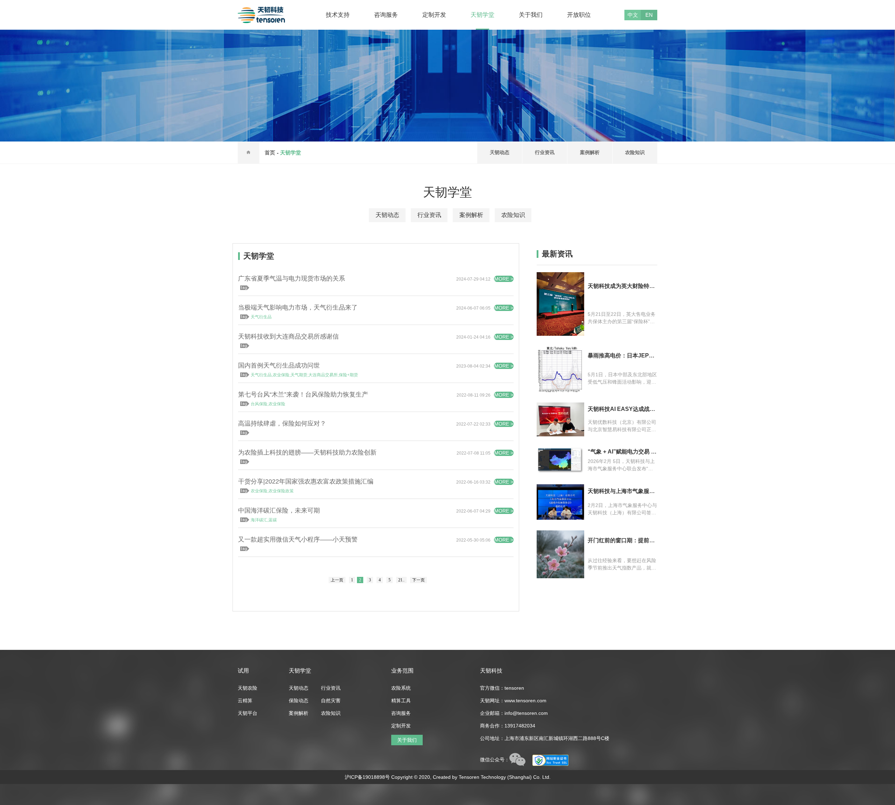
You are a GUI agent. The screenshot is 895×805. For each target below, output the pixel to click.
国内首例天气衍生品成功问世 (279, 365)
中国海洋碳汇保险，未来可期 (279, 510)
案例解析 (590, 152)
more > (503, 279)
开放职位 (579, 15)
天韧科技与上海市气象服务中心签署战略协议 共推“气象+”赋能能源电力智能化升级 (621, 491)
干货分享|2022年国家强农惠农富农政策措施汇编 (305, 481)
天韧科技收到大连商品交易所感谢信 (288, 336)
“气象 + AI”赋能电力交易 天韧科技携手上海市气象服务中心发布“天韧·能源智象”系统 (622, 452)
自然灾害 (331, 700)
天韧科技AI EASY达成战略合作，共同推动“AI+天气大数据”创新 (621, 409)
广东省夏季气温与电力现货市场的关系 (291, 278)
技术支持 (338, 15)
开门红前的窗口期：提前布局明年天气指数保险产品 (621, 540)
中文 (633, 15)
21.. (401, 580)
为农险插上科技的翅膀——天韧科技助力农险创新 (307, 452)
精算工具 (401, 700)
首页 (270, 152)
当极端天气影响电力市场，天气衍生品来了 (298, 307)
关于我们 (531, 15)
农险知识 (635, 152)
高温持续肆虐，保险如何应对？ (282, 423)
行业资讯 (544, 152)
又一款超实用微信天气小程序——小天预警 (298, 539)
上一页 (337, 580)
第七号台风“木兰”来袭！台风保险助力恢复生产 (303, 394)
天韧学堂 (482, 15)
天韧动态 (499, 152)
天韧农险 (247, 688)
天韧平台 (247, 713)
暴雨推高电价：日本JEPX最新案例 (620, 356)
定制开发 (434, 15)
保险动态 (298, 700)
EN (649, 15)
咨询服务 (386, 15)
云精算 (245, 700)
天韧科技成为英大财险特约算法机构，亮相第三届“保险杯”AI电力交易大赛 (621, 286)
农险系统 (401, 688)
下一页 (418, 580)
